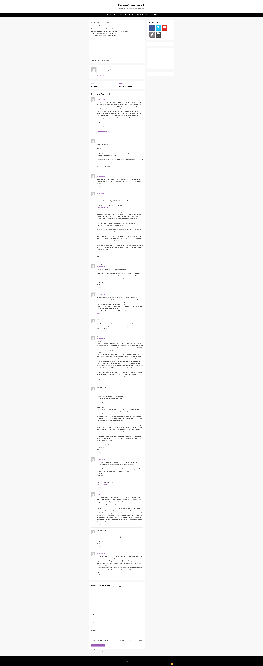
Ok (172, 663)
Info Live (131, 14)
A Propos (153, 14)
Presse (147, 14)
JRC (97, 97)
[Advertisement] (101, 47)
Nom (92, 614)
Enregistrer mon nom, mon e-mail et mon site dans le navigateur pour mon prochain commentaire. (116, 640)
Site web (93, 630)
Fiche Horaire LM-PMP (103, 207)
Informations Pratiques (120, 14)
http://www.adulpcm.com (103, 131)
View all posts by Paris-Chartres (99, 76)
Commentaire (94, 591)
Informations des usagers (102, 60)
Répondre (99, 134)
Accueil (109, 14)
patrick (98, 552)
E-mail (93, 622)
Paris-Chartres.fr (131, 5)
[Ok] (261, 664)
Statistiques (139, 14)
